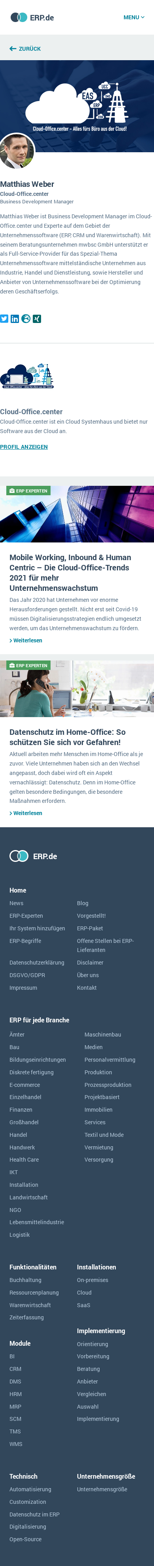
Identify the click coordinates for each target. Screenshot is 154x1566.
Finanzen (20, 1109)
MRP (15, 1406)
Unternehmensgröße (102, 1489)
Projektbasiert (102, 1097)
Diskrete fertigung (31, 1072)
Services (95, 1122)
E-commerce (24, 1084)
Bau (14, 1047)
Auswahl (88, 1406)
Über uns (88, 975)
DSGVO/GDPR (27, 975)
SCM (15, 1418)
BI (12, 1356)
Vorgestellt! (91, 915)
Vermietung (99, 1147)
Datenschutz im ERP (34, 1514)
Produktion (98, 1072)
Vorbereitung (93, 1356)
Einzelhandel (25, 1097)
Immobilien (99, 1109)
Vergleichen (91, 1394)
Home (17, 890)
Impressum (23, 987)
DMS (15, 1381)
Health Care (24, 1159)
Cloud (84, 1292)
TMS (15, 1431)
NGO (15, 1210)
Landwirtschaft (28, 1197)
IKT (13, 1172)
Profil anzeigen (24, 446)
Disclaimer (90, 962)
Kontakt (87, 987)
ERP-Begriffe (25, 940)
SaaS (83, 1305)
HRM (15, 1394)
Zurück (30, 48)
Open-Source (25, 1539)
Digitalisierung (27, 1526)
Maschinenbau (103, 1034)
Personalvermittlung (110, 1059)
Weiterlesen (27, 640)
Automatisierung (30, 1489)
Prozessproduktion (108, 1084)
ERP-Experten (26, 915)
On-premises (92, 1280)
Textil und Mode (104, 1134)
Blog (82, 903)
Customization (27, 1501)
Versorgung (99, 1159)
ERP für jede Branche (39, 1020)
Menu (131, 17)
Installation (23, 1184)
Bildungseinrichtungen (37, 1059)
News (16, 903)
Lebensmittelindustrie (36, 1222)
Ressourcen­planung (34, 1292)
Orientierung (92, 1344)
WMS (16, 1444)
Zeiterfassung (26, 1317)
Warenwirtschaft (30, 1305)
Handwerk (22, 1147)
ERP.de (42, 17)
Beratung (88, 1368)
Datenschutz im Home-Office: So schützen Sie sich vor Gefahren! (67, 737)
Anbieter (87, 1381)
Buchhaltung (25, 1280)
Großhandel (24, 1122)
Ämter (16, 1034)
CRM (15, 1368)
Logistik (19, 1234)
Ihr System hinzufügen (37, 928)
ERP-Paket (90, 928)
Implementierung (98, 1418)
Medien (94, 1047)
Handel (18, 1134)
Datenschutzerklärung (36, 962)
